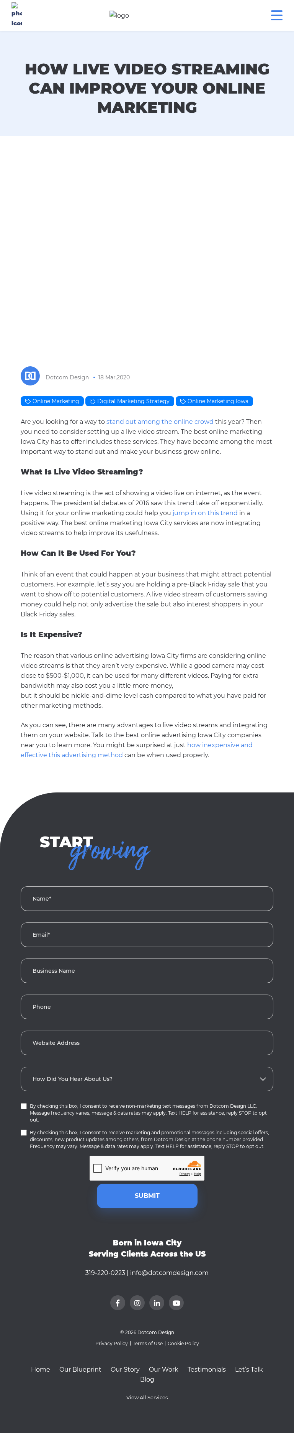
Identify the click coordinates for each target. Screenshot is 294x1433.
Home (40, 1369)
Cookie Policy (183, 1343)
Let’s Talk (249, 1369)
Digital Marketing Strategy (133, 401)
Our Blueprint (80, 1369)
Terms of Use (148, 1343)
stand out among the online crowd (160, 421)
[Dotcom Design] (33, 377)
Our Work (163, 1369)
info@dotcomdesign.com (169, 1273)
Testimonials (207, 1369)
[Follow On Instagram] (137, 1302)
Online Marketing (56, 401)
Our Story (125, 1369)
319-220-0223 (105, 1273)
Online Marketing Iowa (218, 401)
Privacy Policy (111, 1343)
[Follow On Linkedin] (156, 1302)
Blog (147, 1379)
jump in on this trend (205, 513)
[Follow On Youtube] (176, 1302)
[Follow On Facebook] (117, 1302)
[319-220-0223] (16, 15)
